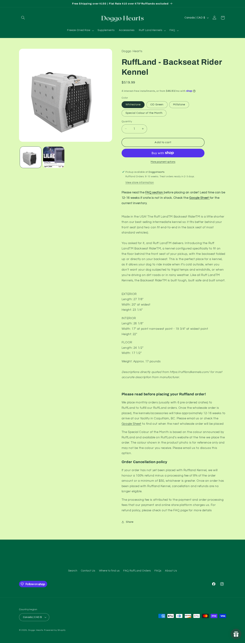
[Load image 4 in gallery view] (53, 157)
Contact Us (88, 570)
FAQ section (154, 192)
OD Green (156, 104)
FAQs (157, 570)
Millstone (179, 104)
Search (72, 570)
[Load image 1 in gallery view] (30, 157)
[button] (23, 18)
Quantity (127, 121)
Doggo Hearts (35, 630)
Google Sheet (199, 197)
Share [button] (129, 521)
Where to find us (109, 570)
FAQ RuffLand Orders (137, 570)
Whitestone (133, 104)
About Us (171, 570)
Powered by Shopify (55, 630)
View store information (139, 182)
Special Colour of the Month (144, 112)
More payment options (163, 162)
